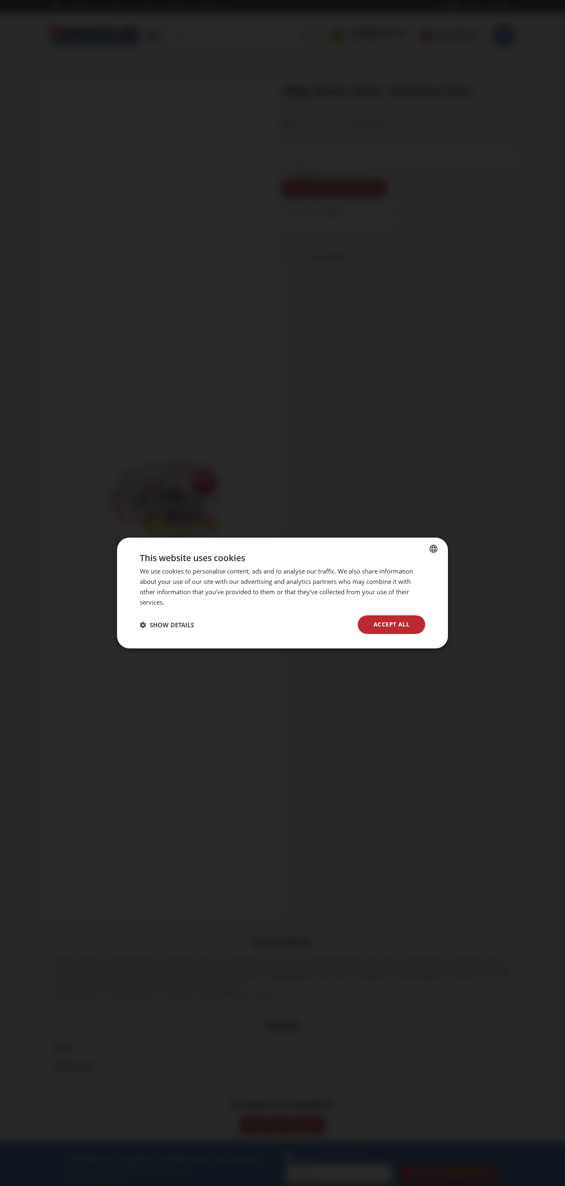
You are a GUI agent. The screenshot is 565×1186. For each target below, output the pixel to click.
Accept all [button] (391, 624)
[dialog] (282, 593)
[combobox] (433, 549)
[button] (167, 624)
